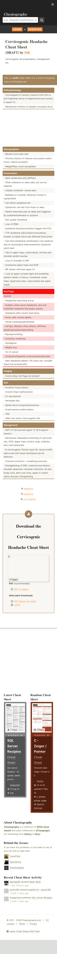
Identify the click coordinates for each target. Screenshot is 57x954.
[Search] (41, 20)
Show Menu (52, 4)
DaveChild (15, 856)
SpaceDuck (15, 862)
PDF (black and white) (25, 601)
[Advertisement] (21, 4)
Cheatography (11, 827)
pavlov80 (14, 889)
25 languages (43, 830)
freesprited (15, 785)
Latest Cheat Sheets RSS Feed (24, 931)
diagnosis (28, 488)
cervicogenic (29, 499)
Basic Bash (35, 881)
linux (37, 834)
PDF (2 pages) (21, 589)
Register (35, 29)
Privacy (33, 923)
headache (28, 494)
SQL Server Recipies (42, 897)
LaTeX (17, 605)
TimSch (40, 781)
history (28, 834)
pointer (42, 797)
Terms (22, 923)
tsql (11, 793)
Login (17, 29)
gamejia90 (15, 881)
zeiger (44, 800)
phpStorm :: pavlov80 (40, 889)
